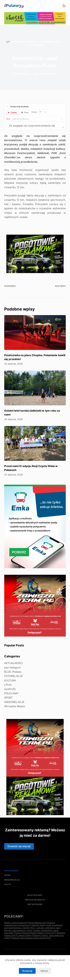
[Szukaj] (57, 5)
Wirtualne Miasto (14, 706)
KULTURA (10, 680)
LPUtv (8, 684)
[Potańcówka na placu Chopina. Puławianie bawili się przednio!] (35, 332)
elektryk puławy (39, 925)
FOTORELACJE (13, 676)
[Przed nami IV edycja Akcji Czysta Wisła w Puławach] (35, 443)
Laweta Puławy (24, 935)
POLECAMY (11, 693)
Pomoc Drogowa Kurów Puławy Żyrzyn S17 (35, 933)
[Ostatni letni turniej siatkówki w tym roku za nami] (35, 388)
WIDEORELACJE (14, 702)
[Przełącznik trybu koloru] (50, 5)
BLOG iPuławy (12, 671)
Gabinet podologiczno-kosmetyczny (29, 923)
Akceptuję (27, 970)
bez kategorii (12, 667)
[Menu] (64, 5)
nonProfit (10, 689)
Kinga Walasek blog (37, 922)
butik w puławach (55, 925)
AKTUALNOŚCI (36, 45)
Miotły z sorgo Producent (15, 922)
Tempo (34, 112)
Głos (8, 119)
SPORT (8, 697)
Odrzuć (44, 970)
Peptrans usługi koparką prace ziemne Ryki (31, 938)
